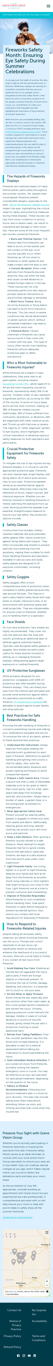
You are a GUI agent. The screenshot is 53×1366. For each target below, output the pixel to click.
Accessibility (39, 1321)
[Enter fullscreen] (47, 1232)
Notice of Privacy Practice (15, 1325)
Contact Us (14, 1310)
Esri (14, 1291)
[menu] (48, 6)
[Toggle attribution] (47, 1291)
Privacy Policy (12, 1336)
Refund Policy (12, 1347)
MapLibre (8, 1291)
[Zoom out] (47, 1285)
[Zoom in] (47, 1281)
